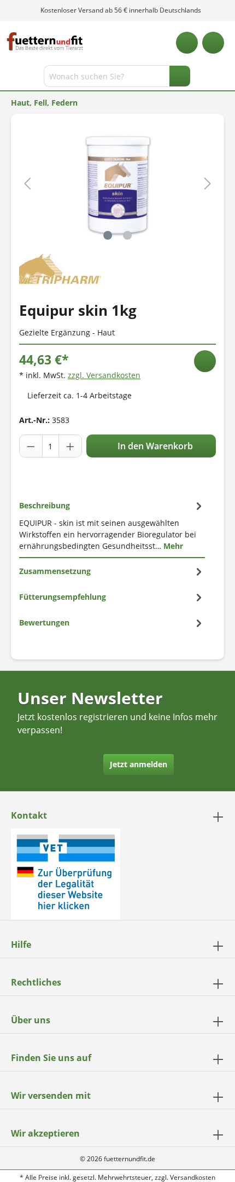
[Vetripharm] (60, 268)
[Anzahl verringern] (31, 446)
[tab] (112, 525)
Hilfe (21, 944)
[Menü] (9, 78)
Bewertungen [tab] (44, 622)
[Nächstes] (207, 183)
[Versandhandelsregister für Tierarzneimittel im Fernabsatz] (65, 873)
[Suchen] (180, 76)
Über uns (30, 1020)
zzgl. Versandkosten (104, 375)
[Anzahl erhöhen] (69, 446)
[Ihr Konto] (213, 43)
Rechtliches (36, 982)
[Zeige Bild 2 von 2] (127, 235)
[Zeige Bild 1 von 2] (107, 235)
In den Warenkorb (154, 446)
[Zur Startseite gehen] (45, 41)
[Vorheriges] (27, 183)
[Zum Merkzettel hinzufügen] (205, 361)
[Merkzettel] (187, 43)
